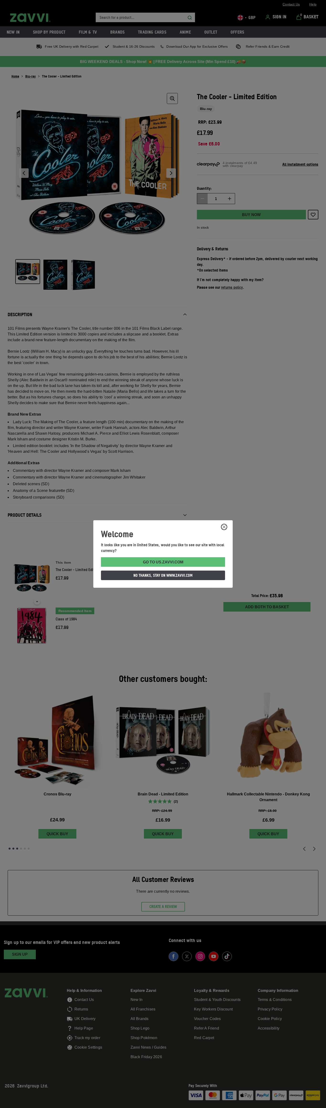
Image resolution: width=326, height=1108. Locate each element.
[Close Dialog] (224, 527)
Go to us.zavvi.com (163, 562)
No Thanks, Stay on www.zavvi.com (163, 575)
